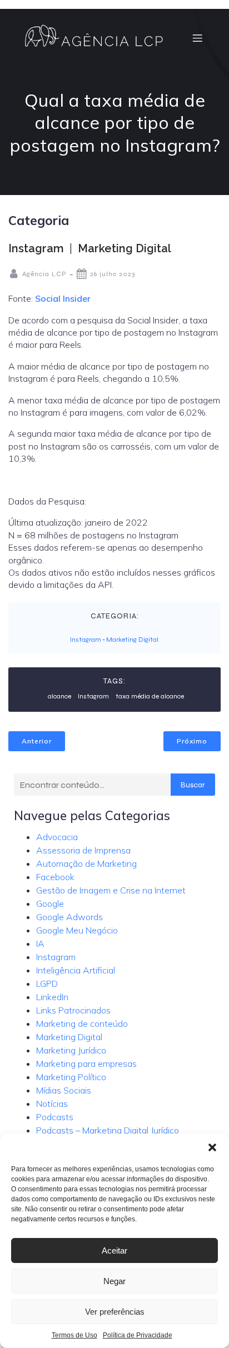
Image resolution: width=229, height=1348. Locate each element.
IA (40, 943)
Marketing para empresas (86, 1063)
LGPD (47, 983)
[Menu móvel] (197, 37)
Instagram (36, 248)
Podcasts (54, 1116)
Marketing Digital (124, 248)
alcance (59, 696)
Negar (114, 1281)
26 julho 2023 (112, 274)
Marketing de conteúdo (82, 1023)
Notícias (52, 1103)
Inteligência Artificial (75, 970)
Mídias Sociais (63, 1090)
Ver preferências (115, 1311)
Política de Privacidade (137, 1335)
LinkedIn (52, 996)
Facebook (55, 876)
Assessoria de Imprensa (83, 850)
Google (50, 903)
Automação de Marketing (86, 863)
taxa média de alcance (150, 696)
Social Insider (63, 298)
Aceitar (114, 1250)
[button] (212, 1147)
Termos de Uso (74, 1335)
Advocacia (57, 836)
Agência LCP (44, 274)
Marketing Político (71, 1076)
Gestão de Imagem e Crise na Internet (111, 890)
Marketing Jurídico (71, 1050)
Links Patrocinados (73, 1010)
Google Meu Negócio (77, 930)
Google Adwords (69, 916)
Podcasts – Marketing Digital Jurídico (107, 1130)
